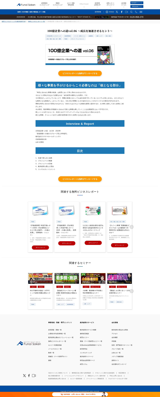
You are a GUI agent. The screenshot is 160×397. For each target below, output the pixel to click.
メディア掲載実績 (118, 356)
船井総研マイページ (86, 356)
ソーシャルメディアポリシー (74, 376)
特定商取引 (122, 373)
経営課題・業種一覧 (55, 330)
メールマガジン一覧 (55, 349)
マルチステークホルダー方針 (118, 378)
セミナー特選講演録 (55, 345)
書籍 (49, 360)
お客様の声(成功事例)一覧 (57, 333)
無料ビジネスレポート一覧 (36, 21)
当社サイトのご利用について (58, 373)
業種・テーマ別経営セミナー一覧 (91, 341)
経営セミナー (84, 337)
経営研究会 (83, 349)
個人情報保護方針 (54, 376)
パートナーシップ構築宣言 (95, 378)
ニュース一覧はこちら (102, 17)
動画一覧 (51, 352)
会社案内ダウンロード (119, 364)
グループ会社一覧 (118, 349)
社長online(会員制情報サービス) (90, 345)
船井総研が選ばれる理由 (120, 330)
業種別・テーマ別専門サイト (58, 356)
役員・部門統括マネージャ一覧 (122, 345)
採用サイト (115, 360)
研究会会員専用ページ (87, 360)
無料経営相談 (84, 333)
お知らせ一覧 (116, 352)
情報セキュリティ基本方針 (97, 376)
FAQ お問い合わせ (116, 376)
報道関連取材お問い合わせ (57, 378)
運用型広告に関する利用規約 (81, 373)
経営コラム (83, 364)
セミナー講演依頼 (76, 378)
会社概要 (115, 337)
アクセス (115, 333)
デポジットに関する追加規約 (104, 373)
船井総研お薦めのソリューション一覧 (61, 337)
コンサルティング (86, 352)
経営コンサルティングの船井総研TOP (14, 21)
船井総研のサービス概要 (88, 330)
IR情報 (114, 341)
